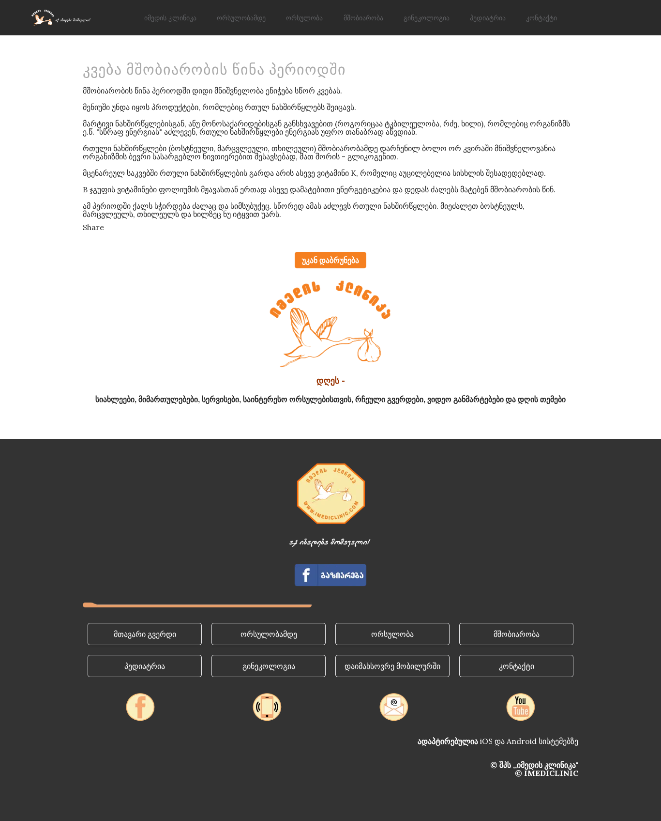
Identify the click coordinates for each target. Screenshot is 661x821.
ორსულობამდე (241, 18)
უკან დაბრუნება (330, 260)
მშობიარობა (363, 18)
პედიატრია (487, 18)
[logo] (60, 17)
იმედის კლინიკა (170, 18)
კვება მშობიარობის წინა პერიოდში (214, 69)
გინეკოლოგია (427, 18)
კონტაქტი (541, 18)
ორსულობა (304, 18)
